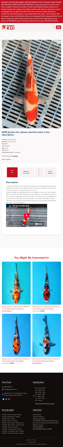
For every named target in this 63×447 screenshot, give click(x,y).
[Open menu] (58, 27)
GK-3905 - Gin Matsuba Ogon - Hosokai (13, 431)
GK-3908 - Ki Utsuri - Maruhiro (10, 427)
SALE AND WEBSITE (38, 427)
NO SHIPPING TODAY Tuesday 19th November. (45, 421)
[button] (58, 42)
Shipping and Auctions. (39, 419)
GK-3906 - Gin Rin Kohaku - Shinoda (12, 429)
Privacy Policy (31, 442)
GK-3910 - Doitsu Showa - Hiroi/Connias (13, 423)
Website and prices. (38, 425)
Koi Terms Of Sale (31, 440)
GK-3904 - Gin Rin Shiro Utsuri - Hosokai (13, 433)
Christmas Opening (38, 417)
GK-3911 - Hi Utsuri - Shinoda (9, 421)
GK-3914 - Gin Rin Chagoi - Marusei (11, 414)
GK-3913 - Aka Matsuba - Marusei (11, 417)
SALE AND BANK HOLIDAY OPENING (42, 429)
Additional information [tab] (26, 172)
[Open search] (54, 27)
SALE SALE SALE (37, 414)
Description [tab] (12, 172)
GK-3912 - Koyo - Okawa (8, 419)
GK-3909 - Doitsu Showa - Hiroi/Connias (13, 425)
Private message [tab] (50, 172)
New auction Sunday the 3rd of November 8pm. (46, 423)
